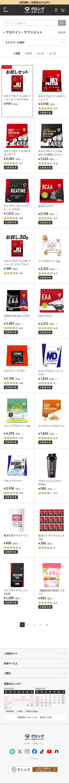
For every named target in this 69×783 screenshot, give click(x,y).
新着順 (28, 53)
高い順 (52, 53)
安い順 (40, 53)
